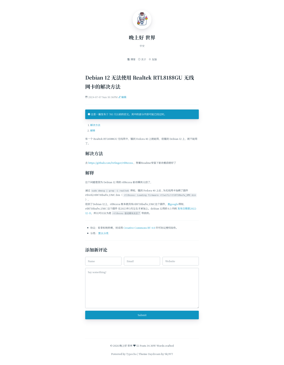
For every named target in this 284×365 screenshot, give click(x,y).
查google (173, 204)
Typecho (131, 354)
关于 (143, 59)
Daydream (154, 354)
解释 (92, 130)
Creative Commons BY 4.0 (139, 227)
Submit (142, 315)
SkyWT (169, 354)
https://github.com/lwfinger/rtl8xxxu (110, 163)
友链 (154, 59)
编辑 (123, 97)
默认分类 (103, 233)
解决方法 (95, 125)
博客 (132, 59)
